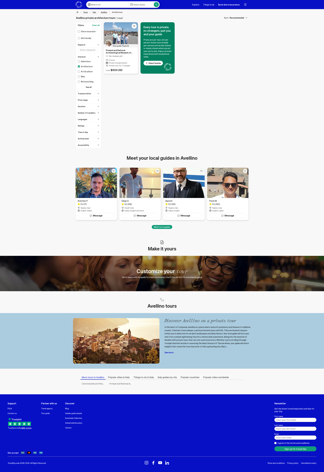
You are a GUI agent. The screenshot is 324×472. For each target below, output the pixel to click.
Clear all (96, 25)
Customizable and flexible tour (94, 383)
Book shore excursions (229, 4)
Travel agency (47, 408)
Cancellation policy (308, 463)
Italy (94, 12)
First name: (278, 416)
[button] (89, 45)
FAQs (10, 408)
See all (89, 87)
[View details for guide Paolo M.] (228, 194)
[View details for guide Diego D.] (140, 194)
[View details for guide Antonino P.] (96, 194)
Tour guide (45, 413)
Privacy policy (292, 463)
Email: (276, 434)
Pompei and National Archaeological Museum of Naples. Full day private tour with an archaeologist (121, 383)
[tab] (93, 377)
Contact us (12, 413)
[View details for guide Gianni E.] (184, 194)
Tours (85, 12)
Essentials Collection (73, 418)
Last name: (278, 425)
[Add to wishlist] (134, 26)
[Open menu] (245, 4)
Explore (195, 4)
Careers (68, 428)
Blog (67, 408)
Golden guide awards (73, 413)
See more (169, 352)
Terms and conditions (276, 463)
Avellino (104, 12)
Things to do (208, 4)
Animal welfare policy (73, 423)
